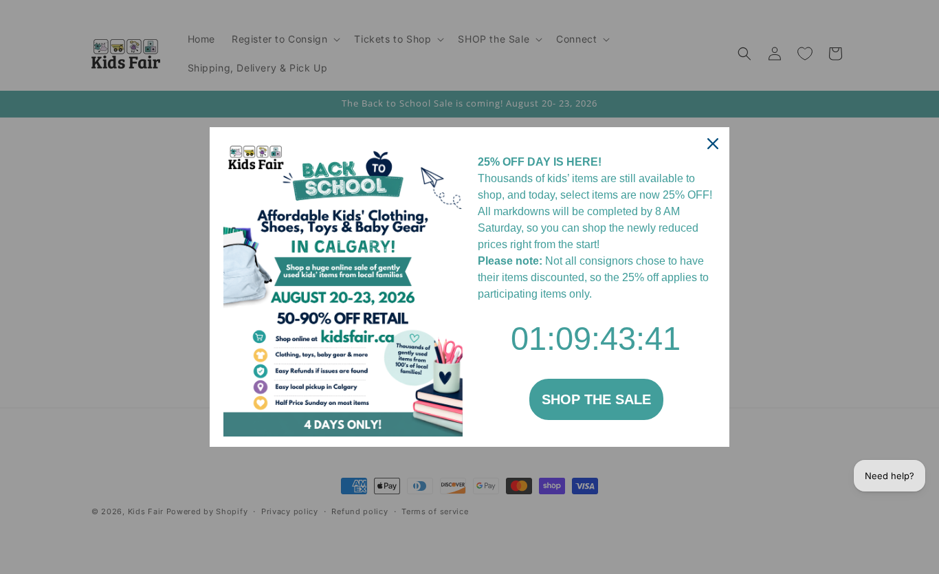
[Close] (712, 143)
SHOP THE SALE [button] (596, 399)
